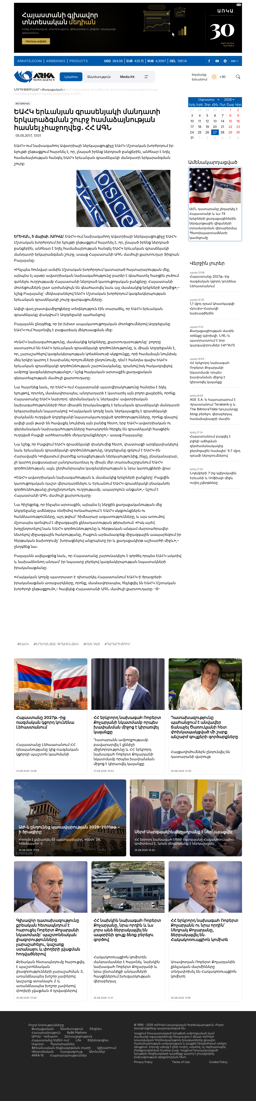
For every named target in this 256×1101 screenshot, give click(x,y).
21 (222, 127)
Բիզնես (96, 1029)
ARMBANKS (55, 61)
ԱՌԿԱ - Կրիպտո (45, 1036)
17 (192, 127)
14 (222, 121)
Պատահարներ (62, 1044)
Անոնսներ (97, 1051)
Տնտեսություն (99, 77)
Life (78, 1040)
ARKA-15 (38, 1055)
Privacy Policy (143, 1062)
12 (207, 121)
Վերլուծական (43, 1051)
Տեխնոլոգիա (97, 1040)
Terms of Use (181, 1062)
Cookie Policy (218, 1062)
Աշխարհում (106, 1048)
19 (207, 127)
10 (192, 121)
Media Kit (127, 77)
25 (199, 132)
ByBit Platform (77, 1032)
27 (215, 132)
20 (215, 127)
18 (199, 127)
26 (207, 132)
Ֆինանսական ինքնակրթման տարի (61, 1048)
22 (230, 127)
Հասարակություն (46, 1032)
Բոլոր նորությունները (46, 1025)
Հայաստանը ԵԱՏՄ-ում (50, 1040)
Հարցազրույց (71, 1051)
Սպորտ (38, 1044)
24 (192, 132)
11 (199, 121)
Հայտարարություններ (68, 1055)
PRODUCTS (78, 61)
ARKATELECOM (29, 61)
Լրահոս (71, 77)
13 (215, 121)
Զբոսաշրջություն (78, 1036)
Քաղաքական (23, 103)
